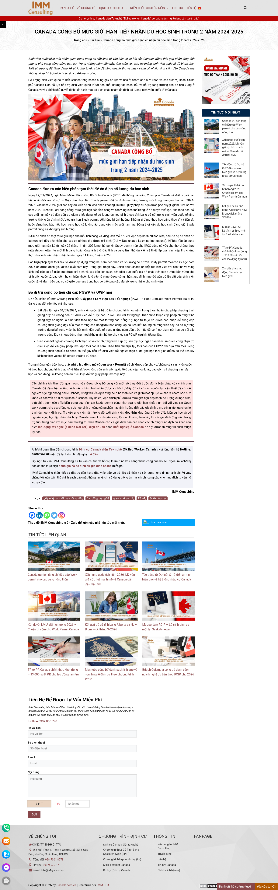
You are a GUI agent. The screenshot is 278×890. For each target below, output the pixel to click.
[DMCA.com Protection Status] (211, 886)
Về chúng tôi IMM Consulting (168, 846)
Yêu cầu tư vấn (266, 886)
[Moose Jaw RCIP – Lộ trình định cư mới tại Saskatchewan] (168, 606)
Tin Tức (177, 8)
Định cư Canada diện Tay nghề (100, 449)
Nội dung (34, 772)
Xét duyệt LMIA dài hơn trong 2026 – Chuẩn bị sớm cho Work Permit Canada (234, 191)
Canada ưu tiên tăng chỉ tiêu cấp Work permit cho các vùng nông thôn (234, 126)
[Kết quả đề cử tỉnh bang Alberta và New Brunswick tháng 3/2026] (111, 606)
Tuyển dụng (165, 853)
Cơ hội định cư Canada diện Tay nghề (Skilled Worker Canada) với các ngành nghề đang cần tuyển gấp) (139, 18)
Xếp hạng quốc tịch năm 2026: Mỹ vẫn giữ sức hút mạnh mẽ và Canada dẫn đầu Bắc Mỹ (110, 579)
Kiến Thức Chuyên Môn (147, 8)
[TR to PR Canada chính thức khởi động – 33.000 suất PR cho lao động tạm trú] (54, 651)
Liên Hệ (191, 8)
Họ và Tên (34, 728)
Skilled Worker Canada (116, 864)
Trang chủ (66, 8)
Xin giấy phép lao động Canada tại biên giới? (232, 272)
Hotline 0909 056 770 (42, 721)
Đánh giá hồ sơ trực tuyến (235, 886)
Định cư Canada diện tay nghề (120, 844)
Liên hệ (162, 859)
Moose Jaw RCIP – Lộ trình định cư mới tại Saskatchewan (233, 230)
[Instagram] (61, 515)
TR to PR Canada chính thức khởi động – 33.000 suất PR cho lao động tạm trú (234, 253)
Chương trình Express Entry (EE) (122, 859)
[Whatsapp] (46, 515)
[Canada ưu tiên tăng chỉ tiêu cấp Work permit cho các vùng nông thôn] (54, 556)
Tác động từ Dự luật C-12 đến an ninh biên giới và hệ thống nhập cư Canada (234, 170)
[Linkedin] (39, 515)
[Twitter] (54, 515)
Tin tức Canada (167, 864)
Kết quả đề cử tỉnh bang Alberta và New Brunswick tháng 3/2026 (234, 212)
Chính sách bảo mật (169, 870)
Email (31, 757)
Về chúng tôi (86, 8)
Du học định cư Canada (116, 870)
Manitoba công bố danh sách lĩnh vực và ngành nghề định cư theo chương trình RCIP (111, 674)
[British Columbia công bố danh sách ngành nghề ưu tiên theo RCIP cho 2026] (168, 651)
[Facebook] (32, 515)
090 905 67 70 (51, 865)
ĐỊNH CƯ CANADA (111, 8)
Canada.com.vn (66, 885)
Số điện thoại (36, 742)
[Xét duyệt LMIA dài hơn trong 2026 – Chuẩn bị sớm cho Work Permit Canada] (54, 606)
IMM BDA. (103, 885)
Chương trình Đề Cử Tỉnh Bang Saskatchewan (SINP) (121, 851)
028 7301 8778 (54, 859)
